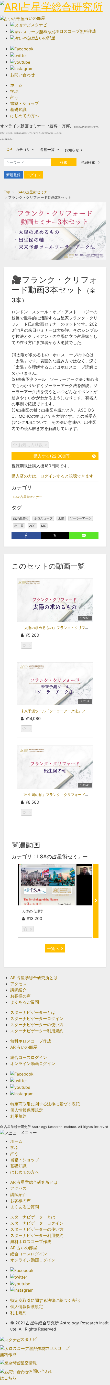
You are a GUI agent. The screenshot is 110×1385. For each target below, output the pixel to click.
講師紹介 (18, 989)
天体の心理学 (32, 911)
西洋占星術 (20, 518)
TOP (8, 149)
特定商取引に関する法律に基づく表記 (45, 1103)
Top (7, 192)
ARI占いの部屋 (23, 1047)
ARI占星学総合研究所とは (34, 977)
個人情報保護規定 (26, 1110)
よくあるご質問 (24, 1002)
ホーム (16, 84)
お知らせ (72, 150)
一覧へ (53, 948)
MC (43, 526)
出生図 (19, 526)
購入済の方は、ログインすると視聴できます (52, 476)
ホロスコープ (43, 518)
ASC (32, 526)
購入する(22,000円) (52, 456)
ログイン (33, 175)
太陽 (61, 518)
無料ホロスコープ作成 (30, 1041)
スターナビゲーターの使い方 (36, 1024)
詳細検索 (88, 162)
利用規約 (18, 1116)
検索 (63, 162)
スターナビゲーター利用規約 (36, 1030)
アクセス (18, 983)
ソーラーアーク (80, 518)
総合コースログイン (28, 1057)
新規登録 (13, 175)
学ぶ (14, 91)
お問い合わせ (22, 74)
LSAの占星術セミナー (33, 192)
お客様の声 (20, 996)
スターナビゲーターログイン (36, 1018)
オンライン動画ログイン (32, 1063)
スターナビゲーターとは (32, 1012)
